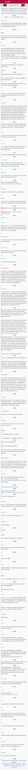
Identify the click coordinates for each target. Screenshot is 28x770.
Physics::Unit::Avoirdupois (7, 480)
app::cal (10, 37)
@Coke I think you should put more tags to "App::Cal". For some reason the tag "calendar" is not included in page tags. (13, 164)
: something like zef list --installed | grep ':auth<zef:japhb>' (13, 584)
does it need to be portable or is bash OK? (12, 538)
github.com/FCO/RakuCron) (8, 281)
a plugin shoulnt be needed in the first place (12, 704)
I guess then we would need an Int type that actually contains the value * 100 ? (13, 136)
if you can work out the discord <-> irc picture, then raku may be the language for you (13, 745)
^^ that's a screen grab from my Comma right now (14, 357)
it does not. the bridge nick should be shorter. (12, 726)
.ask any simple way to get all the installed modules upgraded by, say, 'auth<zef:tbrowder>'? (13, 505)
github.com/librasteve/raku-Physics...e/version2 (13, 492)
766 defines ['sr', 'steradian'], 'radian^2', (12, 438)
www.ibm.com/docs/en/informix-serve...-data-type (14, 56)
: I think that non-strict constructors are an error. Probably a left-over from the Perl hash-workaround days (13, 148)
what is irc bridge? (5, 558)
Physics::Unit (22, 330)
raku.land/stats (12, 230)
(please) (3, 430)
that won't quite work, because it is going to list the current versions (13, 627)
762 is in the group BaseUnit (8, 442)
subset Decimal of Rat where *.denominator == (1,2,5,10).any (13, 65)
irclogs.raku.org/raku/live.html (10, 12)
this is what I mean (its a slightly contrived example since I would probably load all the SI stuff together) (13, 451)
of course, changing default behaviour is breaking (13, 154)
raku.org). (16, 10)
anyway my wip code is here (13, 491)
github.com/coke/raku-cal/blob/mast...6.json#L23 (13, 36)
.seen (4, 217)
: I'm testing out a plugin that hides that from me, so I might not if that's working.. (13, 608)
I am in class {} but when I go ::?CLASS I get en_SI (13, 176)
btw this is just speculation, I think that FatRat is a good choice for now (13, 78)
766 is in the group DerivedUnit (9, 446)
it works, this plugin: (9, 693)
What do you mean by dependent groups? (11, 414)
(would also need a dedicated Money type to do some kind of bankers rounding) (13, 84)
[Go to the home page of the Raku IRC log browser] (2, 2)
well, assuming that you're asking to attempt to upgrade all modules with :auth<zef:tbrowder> (14, 662)
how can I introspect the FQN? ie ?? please (11, 183)
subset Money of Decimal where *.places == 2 (13, 74)
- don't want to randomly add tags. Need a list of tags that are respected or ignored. (13, 202)
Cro (10, 760)
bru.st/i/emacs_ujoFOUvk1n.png (9, 694)
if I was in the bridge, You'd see (13, 579)
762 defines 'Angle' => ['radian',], (10, 434)
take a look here (12, 424)
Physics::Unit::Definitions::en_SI (15, 175)
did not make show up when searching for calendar (14, 37)
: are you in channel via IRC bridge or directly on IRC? (13, 548)
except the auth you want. (7, 589)
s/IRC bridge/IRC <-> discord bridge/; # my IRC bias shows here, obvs (14, 568)
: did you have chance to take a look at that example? (13, 240)
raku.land (11, 166)
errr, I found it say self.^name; (8, 261)
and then (3, 70)
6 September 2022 (18, 17)
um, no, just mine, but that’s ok (9, 755)
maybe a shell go (5, 525)
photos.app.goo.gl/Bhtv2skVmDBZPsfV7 (11, 353)
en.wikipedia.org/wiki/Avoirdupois (9, 487)
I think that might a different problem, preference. (13, 735)
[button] (26, 2)
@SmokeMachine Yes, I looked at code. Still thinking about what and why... (14, 251)
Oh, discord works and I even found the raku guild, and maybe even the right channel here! (14, 682)
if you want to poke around (8, 496)
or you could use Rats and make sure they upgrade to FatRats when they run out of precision (13, 95)
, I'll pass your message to (12, 515)
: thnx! (4, 617)
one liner (3, 530)
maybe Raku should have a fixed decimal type (13, 192)
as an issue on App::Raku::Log (16, 765)
